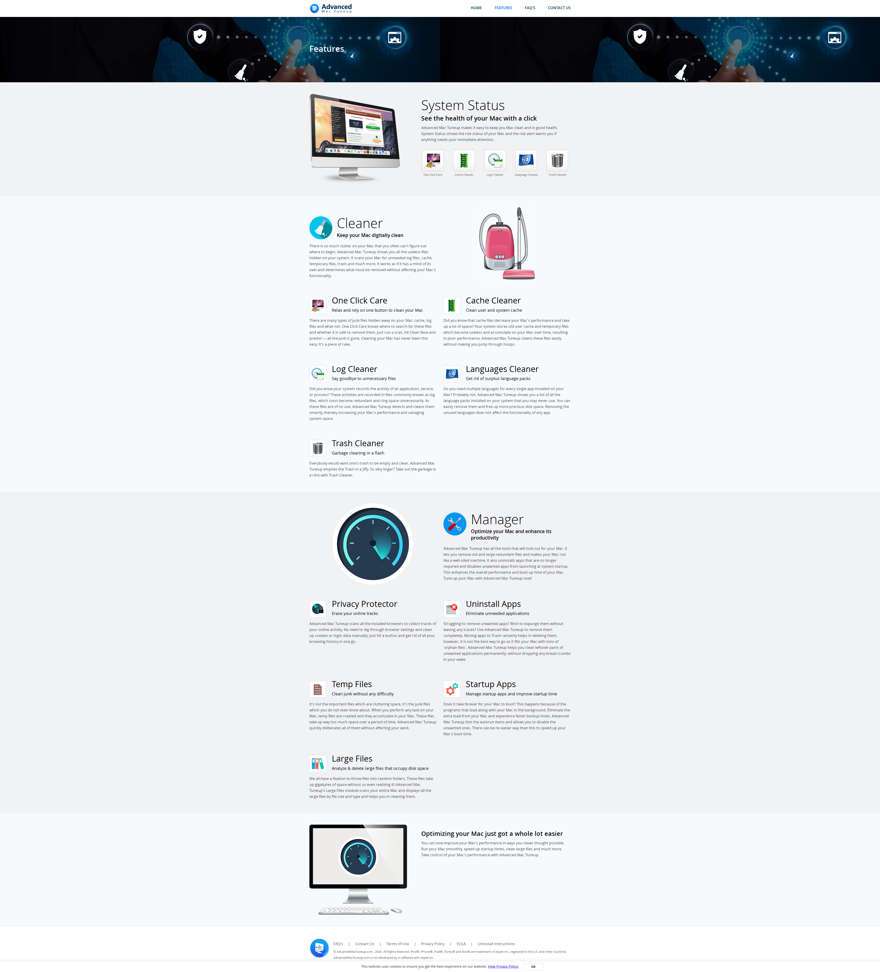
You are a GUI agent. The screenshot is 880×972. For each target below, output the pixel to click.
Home (476, 7)
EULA (461, 943)
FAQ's (530, 7)
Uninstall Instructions (496, 943)
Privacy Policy (433, 943)
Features (503, 7)
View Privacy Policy (503, 966)
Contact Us (559, 7)
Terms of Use (397, 943)
